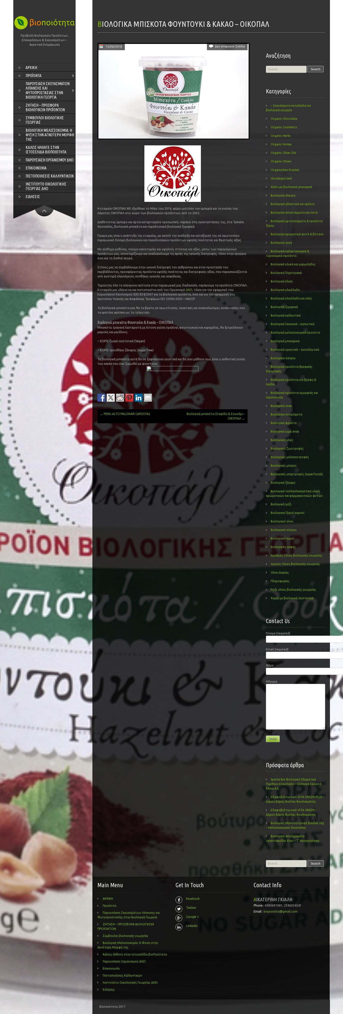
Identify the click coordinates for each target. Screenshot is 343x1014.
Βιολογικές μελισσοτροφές (290, 457)
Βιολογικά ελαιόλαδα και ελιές (291, 298)
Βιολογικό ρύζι (281, 504)
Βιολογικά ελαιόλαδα (285, 289)
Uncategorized (281, 178)
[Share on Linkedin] (139, 398)
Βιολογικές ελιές (282, 440)
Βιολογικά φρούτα (284, 423)
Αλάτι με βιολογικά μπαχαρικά (291, 187)
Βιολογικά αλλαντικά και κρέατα (293, 204)
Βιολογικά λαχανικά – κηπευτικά (292, 324)
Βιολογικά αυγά (281, 242)
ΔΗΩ (189, 289)
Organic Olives (281, 161)
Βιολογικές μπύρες (284, 465)
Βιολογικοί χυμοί (282, 538)
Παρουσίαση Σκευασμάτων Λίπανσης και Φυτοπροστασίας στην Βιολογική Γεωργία (48, 90)
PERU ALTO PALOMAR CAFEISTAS (125, 413)
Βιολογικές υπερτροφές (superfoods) (297, 474)
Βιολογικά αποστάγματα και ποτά (294, 212)
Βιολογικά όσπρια (283, 358)
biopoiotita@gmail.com (281, 911)
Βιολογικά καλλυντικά (286, 315)
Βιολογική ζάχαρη (283, 482)
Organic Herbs (281, 135)
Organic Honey (281, 144)
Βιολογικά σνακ (281, 405)
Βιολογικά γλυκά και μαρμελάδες (293, 264)
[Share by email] (148, 398)
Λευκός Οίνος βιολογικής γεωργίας (295, 564)
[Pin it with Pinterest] (129, 398)
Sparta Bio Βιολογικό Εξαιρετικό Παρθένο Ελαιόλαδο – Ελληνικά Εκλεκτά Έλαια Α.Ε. (293, 784)
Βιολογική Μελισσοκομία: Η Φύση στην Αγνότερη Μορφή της (50, 135)
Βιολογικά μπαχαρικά (285, 341)
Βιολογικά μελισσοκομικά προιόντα (295, 332)
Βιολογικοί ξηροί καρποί (287, 512)
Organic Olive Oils (283, 152)
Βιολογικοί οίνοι (282, 521)
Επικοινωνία (36, 168)
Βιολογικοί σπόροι (284, 529)
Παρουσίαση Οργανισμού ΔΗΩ (50, 160)
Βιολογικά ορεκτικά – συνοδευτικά (295, 349)
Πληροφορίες (280, 581)
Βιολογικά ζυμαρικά (284, 307)
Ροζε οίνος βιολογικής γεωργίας (293, 589)
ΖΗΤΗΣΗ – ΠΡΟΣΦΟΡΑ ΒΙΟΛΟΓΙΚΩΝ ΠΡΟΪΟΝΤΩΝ (45, 107)
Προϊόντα (33, 75)
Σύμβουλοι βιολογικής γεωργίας (45, 120)
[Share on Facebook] (101, 398)
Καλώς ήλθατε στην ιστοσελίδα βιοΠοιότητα (46, 149)
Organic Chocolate (284, 118)
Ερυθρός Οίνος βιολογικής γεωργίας (296, 555)
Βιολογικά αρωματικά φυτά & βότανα (297, 234)
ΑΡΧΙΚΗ (31, 67)
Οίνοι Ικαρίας (280, 572)
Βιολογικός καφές (283, 547)
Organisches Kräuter (285, 169)
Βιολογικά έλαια (282, 281)
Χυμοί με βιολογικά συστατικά (292, 598)
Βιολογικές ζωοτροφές (287, 448)
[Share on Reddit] (120, 398)
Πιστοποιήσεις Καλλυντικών (50, 176)
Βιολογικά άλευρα (283, 195)
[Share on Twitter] (111, 398)
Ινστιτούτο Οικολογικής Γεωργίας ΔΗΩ (46, 186)
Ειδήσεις (33, 196)
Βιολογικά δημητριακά (286, 272)
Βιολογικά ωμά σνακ (285, 431)
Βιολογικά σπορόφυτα (286, 414)
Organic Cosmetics (284, 127)
